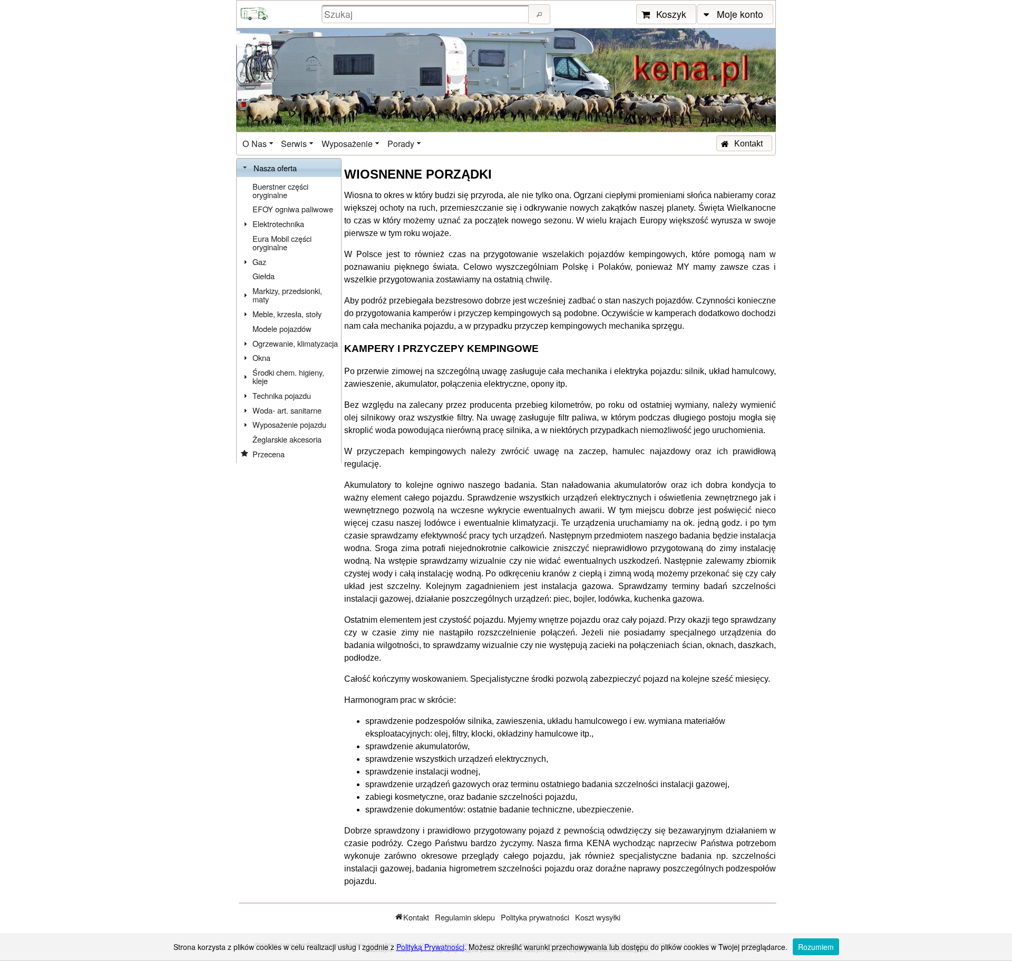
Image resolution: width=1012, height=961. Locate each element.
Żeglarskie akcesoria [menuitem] (287, 439)
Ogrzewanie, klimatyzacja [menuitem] (295, 343)
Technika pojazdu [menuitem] (281, 395)
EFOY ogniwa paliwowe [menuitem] (292, 208)
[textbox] (426, 14)
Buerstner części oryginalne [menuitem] (280, 190)
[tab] (289, 168)
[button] (539, 14)
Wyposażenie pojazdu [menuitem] (289, 424)
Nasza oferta (275, 167)
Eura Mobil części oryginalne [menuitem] (282, 242)
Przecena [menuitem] (268, 453)
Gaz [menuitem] (259, 261)
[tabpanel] (289, 320)
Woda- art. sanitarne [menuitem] (287, 410)
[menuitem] (258, 143)
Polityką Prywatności (430, 947)
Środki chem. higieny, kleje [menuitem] (288, 376)
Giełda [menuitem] (263, 275)
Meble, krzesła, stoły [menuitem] (287, 313)
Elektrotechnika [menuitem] (278, 223)
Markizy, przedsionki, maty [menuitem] (287, 295)
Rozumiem (816, 947)
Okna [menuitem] (261, 357)
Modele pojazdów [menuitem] (282, 328)
